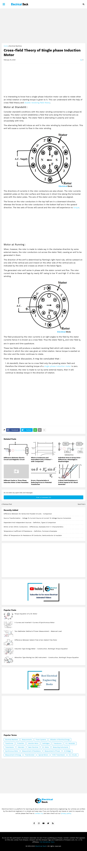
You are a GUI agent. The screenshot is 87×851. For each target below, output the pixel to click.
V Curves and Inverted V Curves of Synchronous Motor (35, 622)
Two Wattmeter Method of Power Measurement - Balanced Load (38, 631)
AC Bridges (67, 751)
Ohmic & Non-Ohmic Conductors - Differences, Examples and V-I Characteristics (33, 527)
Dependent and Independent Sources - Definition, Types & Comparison (30, 522)
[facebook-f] (34, 823)
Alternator (21, 747)
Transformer (9, 743)
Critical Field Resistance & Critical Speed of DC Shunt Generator (68, 482)
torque (76, 207)
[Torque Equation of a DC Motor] (8, 616)
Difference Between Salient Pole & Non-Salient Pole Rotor (36, 640)
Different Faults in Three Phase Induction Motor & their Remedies (16, 481)
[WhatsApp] (35, 430)
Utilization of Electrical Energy (60, 739)
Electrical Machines (15, 46)
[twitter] (48, 823)
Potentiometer (30, 755)
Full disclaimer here (47, 842)
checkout (43, 680)
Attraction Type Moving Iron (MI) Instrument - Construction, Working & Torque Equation (47, 657)
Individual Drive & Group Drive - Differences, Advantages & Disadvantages (69, 459)
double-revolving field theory (37, 103)
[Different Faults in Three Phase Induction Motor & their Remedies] (16, 471)
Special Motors (43, 755)
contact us (39, 813)
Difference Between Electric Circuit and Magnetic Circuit (14, 458)
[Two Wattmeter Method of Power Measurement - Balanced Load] (8, 633)
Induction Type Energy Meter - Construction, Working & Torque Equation (41, 649)
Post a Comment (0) (43, 497)
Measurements (27, 739)
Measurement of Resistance (31, 751)
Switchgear (46, 743)
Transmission (9, 747)
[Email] (40, 430)
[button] (4, 4)
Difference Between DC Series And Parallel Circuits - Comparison (28, 514)
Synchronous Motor (11, 751)
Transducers (57, 743)
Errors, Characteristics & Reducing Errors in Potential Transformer (41, 482)
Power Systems (41, 739)
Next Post (81, 504)
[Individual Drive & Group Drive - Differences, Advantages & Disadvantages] (70, 449)
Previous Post (7, 504)
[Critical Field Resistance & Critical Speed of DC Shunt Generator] (70, 471)
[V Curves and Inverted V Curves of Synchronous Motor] (8, 625)
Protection (20, 743)
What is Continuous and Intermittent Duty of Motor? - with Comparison (42, 459)
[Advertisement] (43, 26)
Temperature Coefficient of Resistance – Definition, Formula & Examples (30, 531)
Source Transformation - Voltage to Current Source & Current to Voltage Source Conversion (37, 518)
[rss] (53, 823)
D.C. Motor (45, 747)
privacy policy (66, 813)
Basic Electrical (33, 747)
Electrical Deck (40, 846)
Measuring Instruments (60, 747)
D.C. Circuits (73, 755)
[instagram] (39, 823)
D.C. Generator (70, 743)
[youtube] (43, 823)
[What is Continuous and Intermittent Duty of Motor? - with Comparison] (43, 449)
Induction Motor (33, 743)
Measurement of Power (52, 751)
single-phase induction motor (57, 366)
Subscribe (43, 592)
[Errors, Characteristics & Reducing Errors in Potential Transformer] (43, 471)
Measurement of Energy (13, 755)
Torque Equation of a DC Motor (26, 614)
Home (6, 46)
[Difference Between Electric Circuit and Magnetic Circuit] (16, 449)
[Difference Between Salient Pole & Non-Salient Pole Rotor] (8, 642)
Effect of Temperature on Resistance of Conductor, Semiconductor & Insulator (33, 535)
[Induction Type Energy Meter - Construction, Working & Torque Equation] (8, 651)
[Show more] (44, 430)
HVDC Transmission (58, 755)
